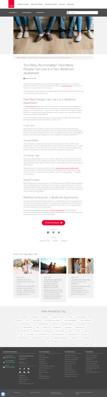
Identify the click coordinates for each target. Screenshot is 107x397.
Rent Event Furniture (70, 363)
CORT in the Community (45, 368)
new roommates (66, 86)
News (40, 374)
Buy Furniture (68, 366)
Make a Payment (23, 377)
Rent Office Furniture (70, 361)
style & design (86, 338)
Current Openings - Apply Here (47, 366)
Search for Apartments (70, 372)
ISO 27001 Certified (44, 378)
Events (62, 4)
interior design (48, 331)
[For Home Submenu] (16, 12)
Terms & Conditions (35, 392)
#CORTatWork (35, 317)
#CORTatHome (24, 317)
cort (27, 320)
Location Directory (43, 372)
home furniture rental (23, 331)
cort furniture (37, 320)
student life (75, 338)
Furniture (55, 324)
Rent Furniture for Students (72, 357)
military (70, 331)
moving (78, 331)
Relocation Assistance (70, 370)
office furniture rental (57, 334)
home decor (46, 327)
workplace (56, 341)
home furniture (80, 327)
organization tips (73, 334)
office (21, 334)
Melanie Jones (60, 331)
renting (55, 240)
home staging (37, 331)
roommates (64, 240)
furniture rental (28, 327)
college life (19, 320)
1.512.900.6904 (10, 362)
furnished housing (43, 324)
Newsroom (40, 12)
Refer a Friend (42, 370)
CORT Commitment (44, 357)
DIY (33, 324)
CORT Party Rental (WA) (92, 361)
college (70, 317)
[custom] (20, 369)
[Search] (68, 12)
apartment (45, 317)
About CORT (42, 355)
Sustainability (42, 361)
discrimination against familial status (67, 168)
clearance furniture (58, 317)
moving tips (87, 331)
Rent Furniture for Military (71, 359)
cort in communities (85, 320)
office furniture (42, 334)
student (47, 338)
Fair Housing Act (31, 106)
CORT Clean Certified (44, 376)
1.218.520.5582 (10, 367)
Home (18, 57)
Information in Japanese (71, 376)
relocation (84, 334)
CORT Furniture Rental (57, 210)
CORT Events (89, 359)
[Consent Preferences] (3, 394)
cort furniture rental (70, 320)
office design (30, 334)
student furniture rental (60, 338)
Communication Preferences (26, 383)
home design (68, 327)
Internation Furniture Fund (71, 374)
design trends (25, 324)
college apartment (81, 317)
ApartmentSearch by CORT (92, 368)
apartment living (44, 240)
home (37, 327)
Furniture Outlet (51, 4)
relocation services (22, 338)
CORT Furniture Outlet (91, 357)
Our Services (42, 359)
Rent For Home (23, 4)
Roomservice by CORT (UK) (92, 366)
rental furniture (36, 338)
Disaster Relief (68, 368)
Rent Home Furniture (70, 355)
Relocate (71, 4)
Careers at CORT (43, 363)
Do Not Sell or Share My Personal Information (57, 393)
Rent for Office (37, 4)
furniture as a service (67, 324)
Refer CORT (22, 381)
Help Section (22, 375)
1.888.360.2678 (10, 357)
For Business (26, 12)
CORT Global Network (91, 363)
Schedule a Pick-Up (24, 379)
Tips (49, 341)
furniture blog (81, 324)
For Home (12, 12)
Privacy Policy (16, 392)
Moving (24, 57)
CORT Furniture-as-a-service (52, 320)
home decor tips (57, 327)
